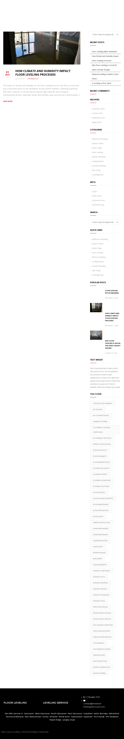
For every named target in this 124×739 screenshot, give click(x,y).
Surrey (46, 717)
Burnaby (104, 713)
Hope (72, 720)
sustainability (98, 643)
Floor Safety (98, 516)
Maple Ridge (55, 720)
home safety (98, 547)
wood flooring (99, 673)
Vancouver (29, 713)
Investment (97, 559)
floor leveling (99, 492)
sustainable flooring (102, 649)
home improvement (101, 528)
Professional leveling (102, 613)
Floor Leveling (97, 152)
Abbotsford (114, 713)
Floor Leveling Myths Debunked (104, 51)
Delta (96, 713)
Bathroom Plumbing (100, 139)
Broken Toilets (97, 143)
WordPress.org (98, 205)
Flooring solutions (101, 486)
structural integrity (101, 631)
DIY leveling (97, 409)
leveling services (100, 589)
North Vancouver (58, 713)
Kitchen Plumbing (98, 157)
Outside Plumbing (99, 166)
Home (116, 11)
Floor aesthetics (100, 450)
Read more (7, 101)
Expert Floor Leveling (102, 444)
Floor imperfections (101, 462)
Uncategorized (32, 79)
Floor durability (99, 456)
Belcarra (19, 717)
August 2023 (97, 122)
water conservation (101, 667)
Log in (94, 191)
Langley (65, 720)
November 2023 (98, 109)
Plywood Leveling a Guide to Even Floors (105, 76)
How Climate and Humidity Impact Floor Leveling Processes (43, 72)
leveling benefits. (100, 565)
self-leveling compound (103, 625)
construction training (102, 403)
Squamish (88, 717)
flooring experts (100, 474)
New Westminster (33, 717)
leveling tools (99, 601)
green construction (101, 522)
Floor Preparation (100, 510)
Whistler (54, 717)
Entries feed (96, 196)
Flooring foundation (102, 480)
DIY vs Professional (101, 415)
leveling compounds (101, 571)
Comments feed (98, 200)
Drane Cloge (97, 148)
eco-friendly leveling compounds (101, 429)
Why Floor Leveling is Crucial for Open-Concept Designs (104, 67)
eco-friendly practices (102, 438)
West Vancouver (42, 713)
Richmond (11, 717)
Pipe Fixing (96, 170)
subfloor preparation (102, 637)
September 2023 (98, 118)
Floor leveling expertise (103, 498)
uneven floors (99, 655)
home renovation (100, 540)
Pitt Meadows (112, 717)
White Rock (64, 717)
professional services (102, 619)
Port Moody (99, 717)
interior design (99, 553)
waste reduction (100, 661)
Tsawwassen (77, 717)
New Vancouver (75, 713)
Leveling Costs (99, 577)
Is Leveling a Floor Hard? (101, 83)
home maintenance (100, 534)
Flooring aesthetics (101, 468)
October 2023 (97, 113)
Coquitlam (88, 713)
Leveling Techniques (101, 595)
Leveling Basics (98, 161)
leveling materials (100, 583)
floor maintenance (101, 504)
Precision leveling (100, 607)
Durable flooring (100, 421)
